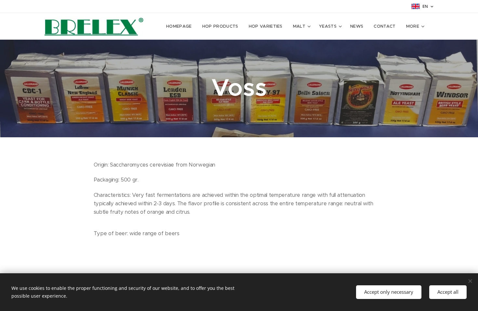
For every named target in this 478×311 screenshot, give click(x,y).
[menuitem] (181, 26)
